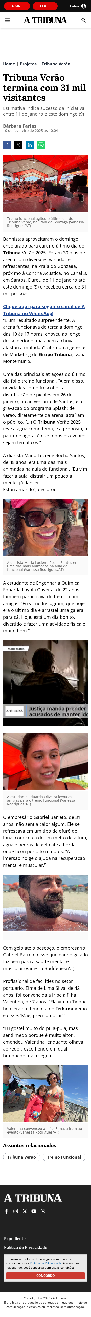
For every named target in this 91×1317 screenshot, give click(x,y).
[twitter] (18, 145)
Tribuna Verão (21, 1157)
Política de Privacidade (45, 1263)
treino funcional (64, 1157)
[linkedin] (30, 145)
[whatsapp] (41, 145)
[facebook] (7, 145)
